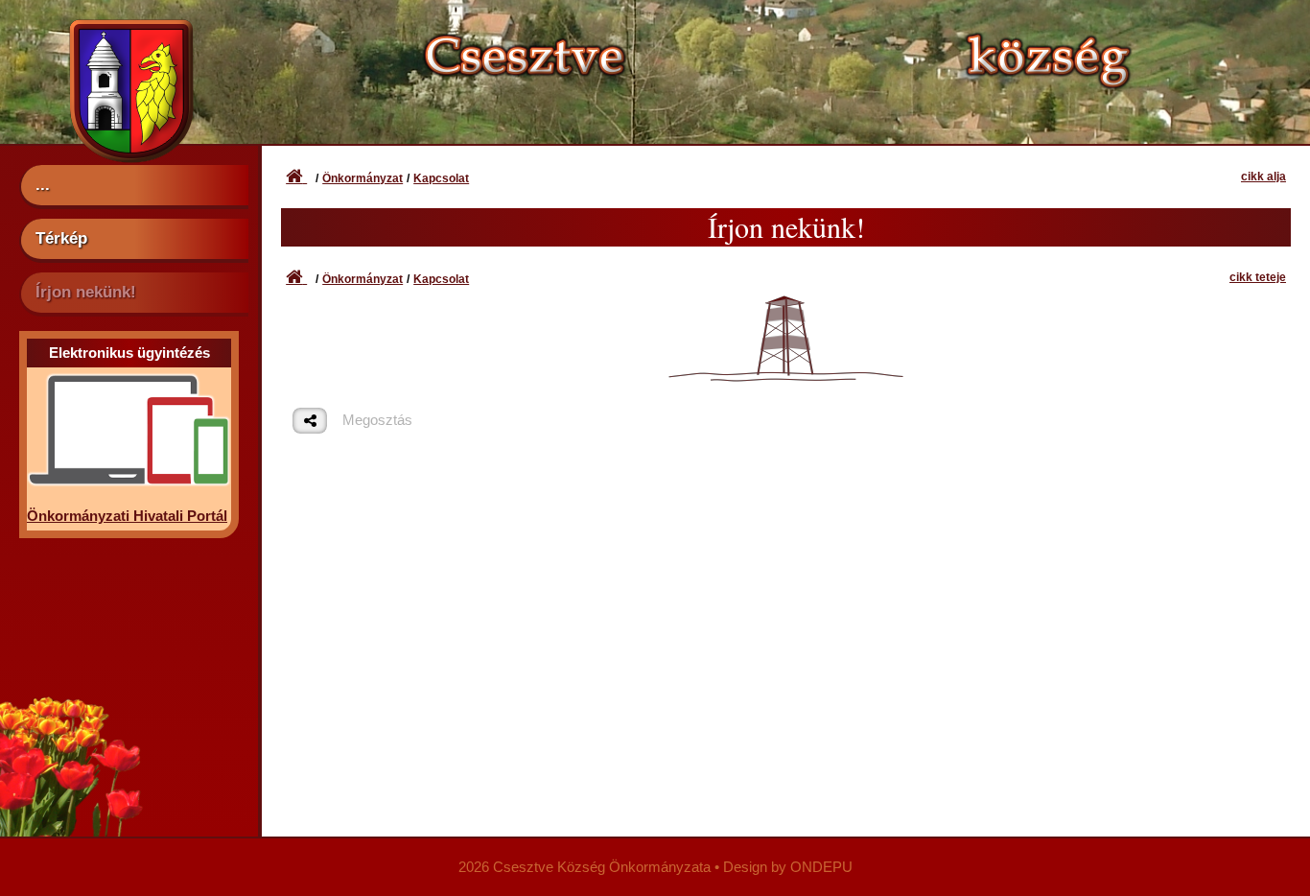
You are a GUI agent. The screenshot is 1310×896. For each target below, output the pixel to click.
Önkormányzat (362, 178)
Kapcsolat (441, 178)
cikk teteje (1257, 277)
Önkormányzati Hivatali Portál (127, 515)
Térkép (61, 238)
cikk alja (1263, 176)
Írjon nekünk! (85, 291)
